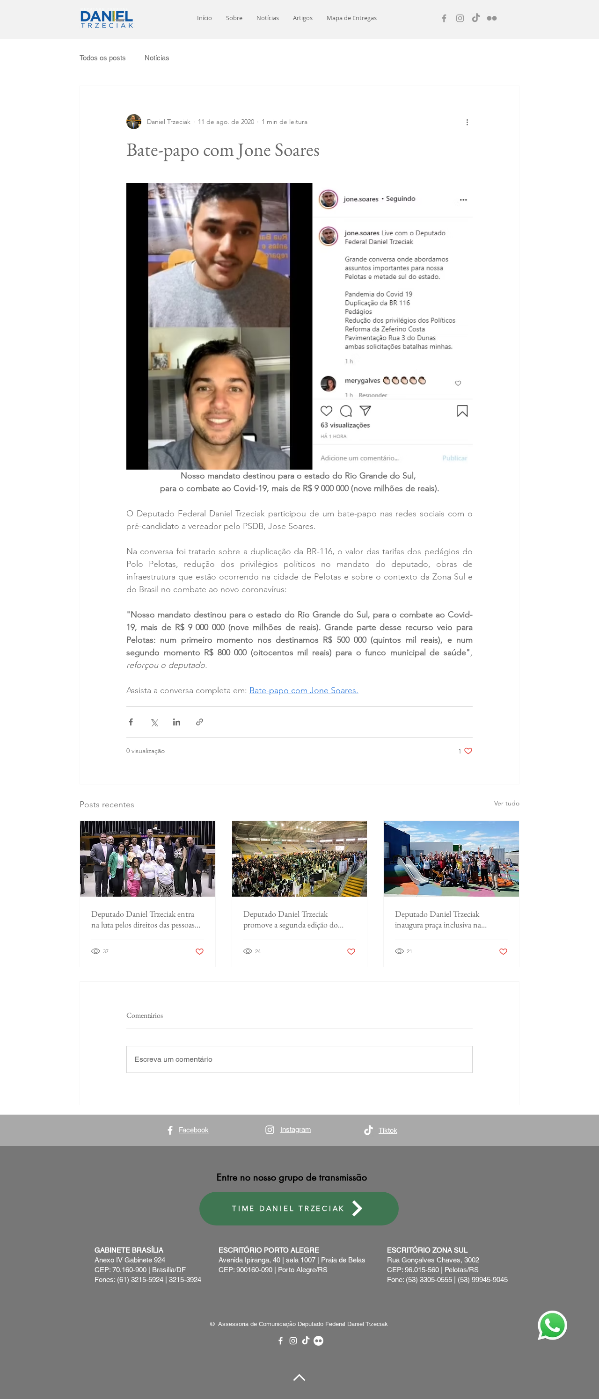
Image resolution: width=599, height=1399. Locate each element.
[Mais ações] (467, 121)
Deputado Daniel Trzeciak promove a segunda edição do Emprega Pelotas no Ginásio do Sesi (293, 919)
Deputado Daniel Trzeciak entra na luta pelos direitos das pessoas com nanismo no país (143, 919)
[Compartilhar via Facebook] (130, 722)
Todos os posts (103, 58)
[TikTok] (476, 18)
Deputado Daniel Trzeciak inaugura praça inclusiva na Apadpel (438, 919)
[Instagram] (460, 18)
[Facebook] (444, 18)
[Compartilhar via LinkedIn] (176, 722)
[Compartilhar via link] (199, 722)
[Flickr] (492, 18)
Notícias (157, 58)
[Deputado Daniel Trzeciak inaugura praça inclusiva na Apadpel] (451, 859)
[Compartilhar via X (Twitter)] (153, 722)
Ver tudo (506, 803)
